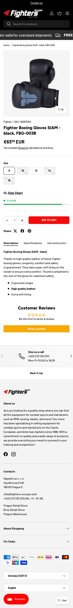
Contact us (36, 2)
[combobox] (36, 24)
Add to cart (49, 219)
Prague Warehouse (15, 514)
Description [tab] (11, 243)
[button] (59, 13)
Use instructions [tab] (57, 243)
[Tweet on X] (15, 230)
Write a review (36, 328)
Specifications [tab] (33, 243)
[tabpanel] (36, 273)
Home (6, 45)
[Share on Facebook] (22, 230)
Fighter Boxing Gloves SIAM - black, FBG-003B (33, 45)
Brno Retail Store (14, 509)
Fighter (8, 121)
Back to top (36, 373)
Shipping (23, 147)
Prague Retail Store (16, 505)
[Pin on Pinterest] (29, 230)
